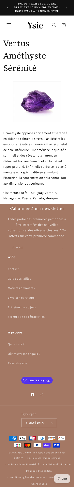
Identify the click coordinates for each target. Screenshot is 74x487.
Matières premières (21, 288)
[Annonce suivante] (66, 7)
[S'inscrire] (61, 248)
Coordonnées (39, 483)
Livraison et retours (21, 297)
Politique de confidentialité (23, 464)
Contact (13, 269)
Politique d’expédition (39, 470)
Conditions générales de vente (27, 477)
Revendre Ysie (17, 363)
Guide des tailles (19, 278)
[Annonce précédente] (7, 7)
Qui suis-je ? (16, 344)
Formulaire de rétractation (26, 317)
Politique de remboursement (43, 457)
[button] (8, 25)
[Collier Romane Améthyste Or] (37, 124)
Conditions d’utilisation (57, 464)
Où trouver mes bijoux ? (24, 354)
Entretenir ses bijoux (22, 307)
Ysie (20, 452)
